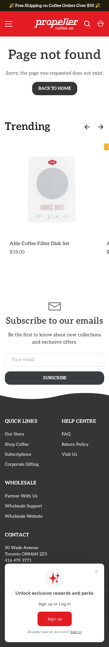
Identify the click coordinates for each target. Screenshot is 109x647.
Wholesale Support (23, 506)
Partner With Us (21, 496)
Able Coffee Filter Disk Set (39, 244)
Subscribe (54, 377)
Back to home (54, 88)
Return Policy (75, 444)
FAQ (66, 434)
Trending (28, 126)
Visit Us (69, 454)
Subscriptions (18, 454)
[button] (100, 24)
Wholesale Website (23, 516)
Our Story (14, 434)
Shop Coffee (16, 444)
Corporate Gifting (22, 464)
